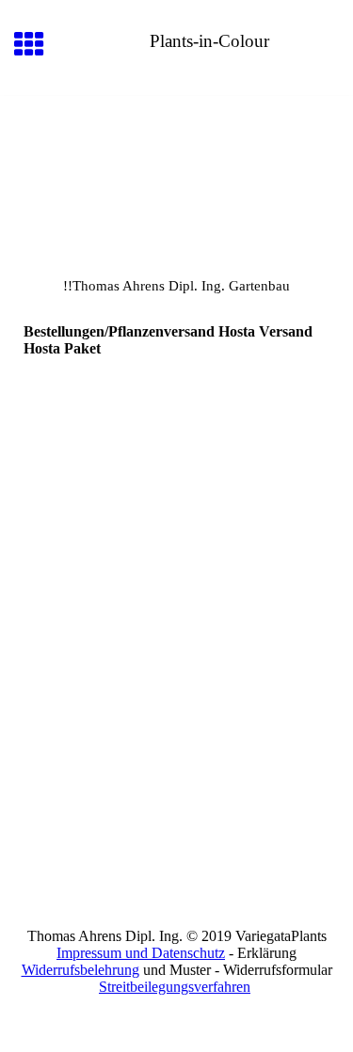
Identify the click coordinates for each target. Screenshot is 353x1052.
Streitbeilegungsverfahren (174, 987)
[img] (176, 175)
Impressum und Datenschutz (140, 953)
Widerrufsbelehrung (80, 970)
